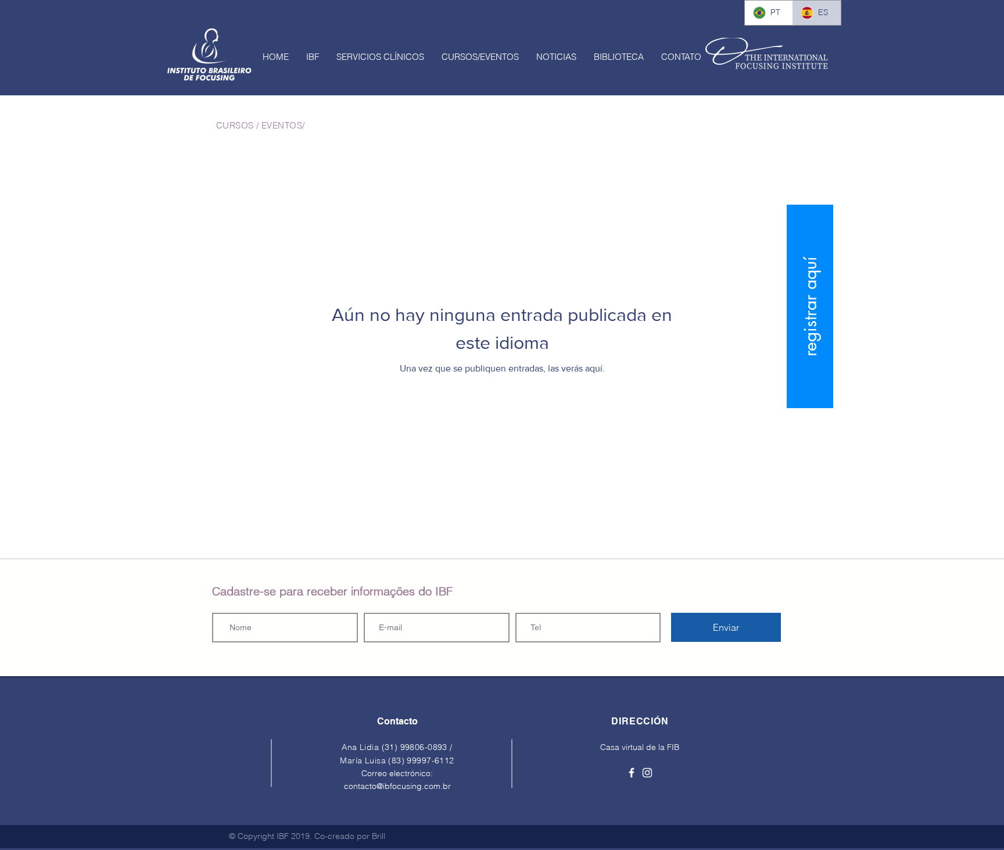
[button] (312, 56)
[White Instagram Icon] (647, 772)
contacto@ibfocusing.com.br (397, 786)
